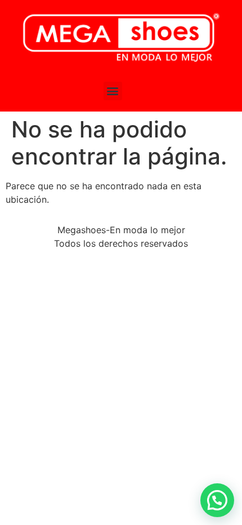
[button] (113, 91)
